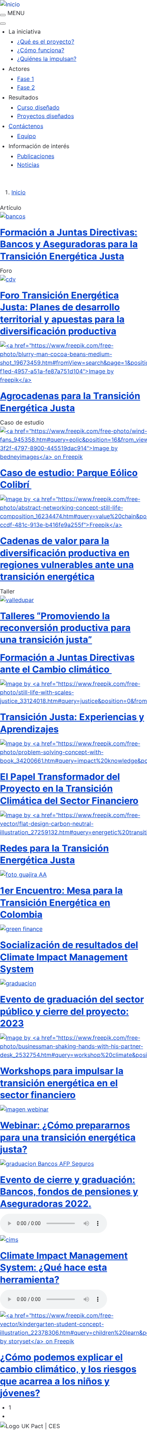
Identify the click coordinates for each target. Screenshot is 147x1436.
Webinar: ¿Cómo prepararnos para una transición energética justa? (68, 1137)
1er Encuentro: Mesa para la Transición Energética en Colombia (61, 902)
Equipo (26, 136)
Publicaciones (35, 156)
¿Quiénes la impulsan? (46, 58)
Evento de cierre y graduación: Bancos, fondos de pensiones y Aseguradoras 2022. (69, 1191)
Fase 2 (26, 87)
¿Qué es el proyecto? (45, 41)
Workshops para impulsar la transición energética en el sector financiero (61, 1082)
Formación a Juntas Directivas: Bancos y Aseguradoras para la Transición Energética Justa (69, 244)
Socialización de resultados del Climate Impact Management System (69, 956)
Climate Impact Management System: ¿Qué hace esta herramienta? (64, 1267)
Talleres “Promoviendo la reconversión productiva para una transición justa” (65, 627)
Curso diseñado (38, 107)
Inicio (18, 192)
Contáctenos (26, 126)
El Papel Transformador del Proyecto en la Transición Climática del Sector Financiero (69, 788)
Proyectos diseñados (45, 116)
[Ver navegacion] (3, 15)
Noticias (28, 164)
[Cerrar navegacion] (3, 24)
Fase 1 (25, 78)
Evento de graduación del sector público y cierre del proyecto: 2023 (72, 1011)
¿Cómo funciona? (40, 50)
